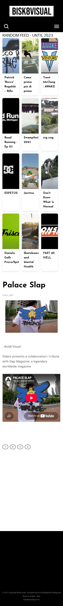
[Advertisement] (31, 491)
